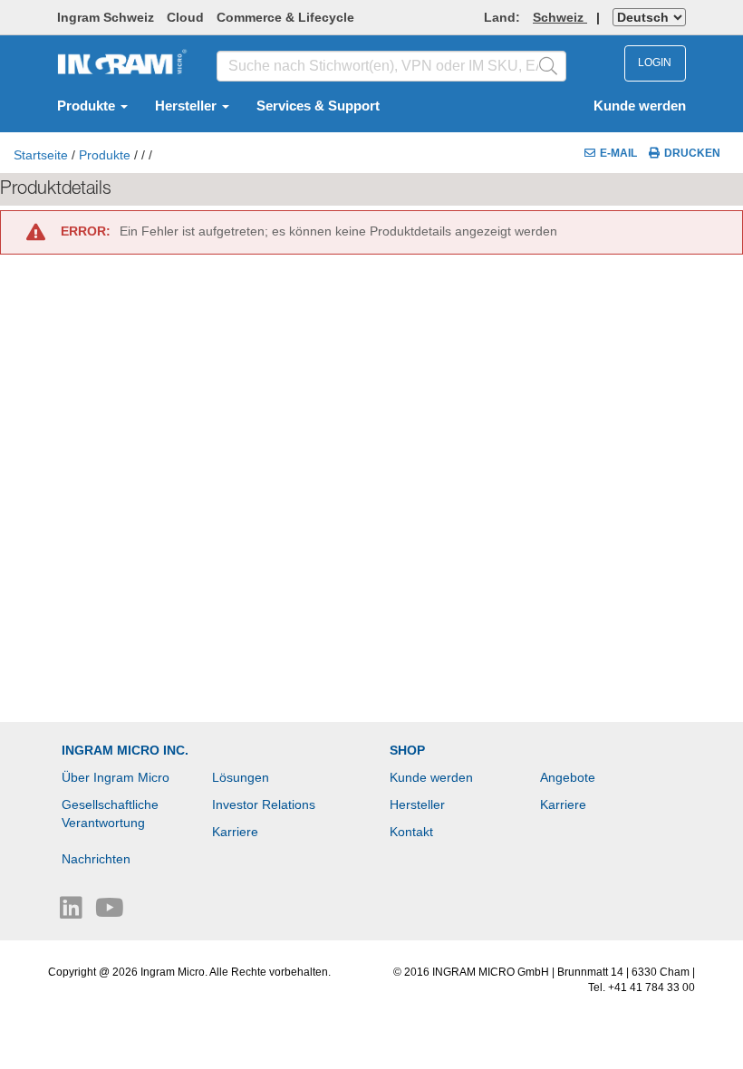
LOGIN (654, 62)
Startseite (41, 155)
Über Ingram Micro (115, 777)
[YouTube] (109, 912)
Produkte (88, 106)
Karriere (235, 831)
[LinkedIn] (73, 912)
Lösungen (240, 777)
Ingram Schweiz (105, 17)
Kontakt (411, 831)
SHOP (407, 750)
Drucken (692, 153)
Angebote (567, 777)
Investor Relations (263, 804)
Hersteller (187, 106)
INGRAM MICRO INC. (125, 750)
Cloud (185, 17)
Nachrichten (96, 859)
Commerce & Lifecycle (285, 17)
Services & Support (318, 106)
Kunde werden (639, 106)
